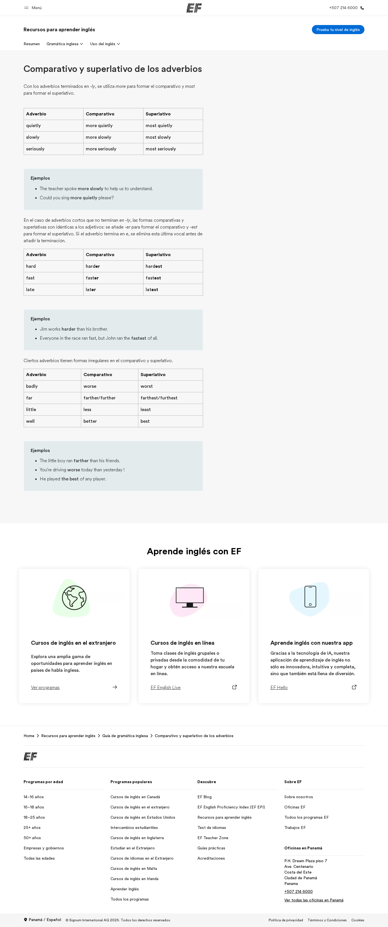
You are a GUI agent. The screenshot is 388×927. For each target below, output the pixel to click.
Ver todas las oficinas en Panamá (313, 900)
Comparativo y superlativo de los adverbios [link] (194, 735)
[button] (34, 8)
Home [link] (29, 735)
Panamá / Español (45, 919)
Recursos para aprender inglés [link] (68, 735)
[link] (59, 29)
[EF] (194, 8)
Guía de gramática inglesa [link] (125, 735)
